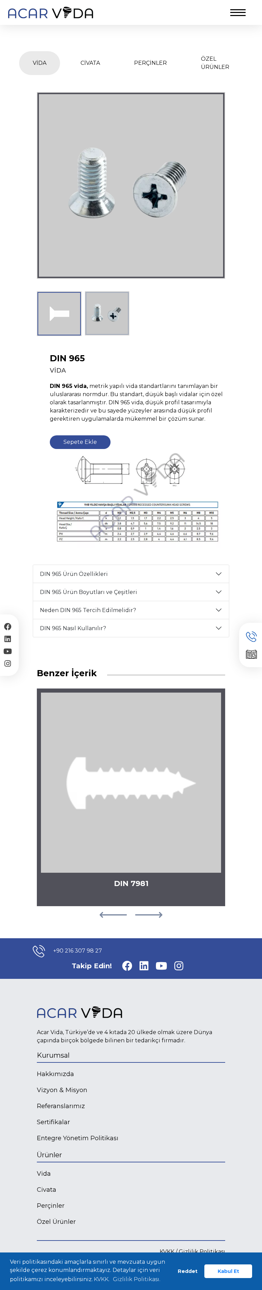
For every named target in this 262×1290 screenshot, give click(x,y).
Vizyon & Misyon (62, 1090)
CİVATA (90, 63)
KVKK (167, 1251)
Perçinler (50, 1205)
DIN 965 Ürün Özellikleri (74, 574)
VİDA (39, 63)
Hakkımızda (55, 1074)
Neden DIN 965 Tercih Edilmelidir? (88, 610)
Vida (44, 1173)
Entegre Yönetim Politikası (77, 1138)
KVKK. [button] (102, 1279)
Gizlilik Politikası (202, 1251)
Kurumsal (53, 1055)
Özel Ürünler (56, 1222)
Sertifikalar (53, 1122)
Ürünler (49, 1155)
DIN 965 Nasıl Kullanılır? (73, 628)
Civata (46, 1189)
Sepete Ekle (80, 442)
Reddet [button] (188, 1271)
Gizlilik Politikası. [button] (136, 1279)
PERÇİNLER (150, 63)
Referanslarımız (61, 1106)
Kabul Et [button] (228, 1271)
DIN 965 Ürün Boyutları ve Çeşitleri (88, 592)
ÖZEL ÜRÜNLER (215, 63)
